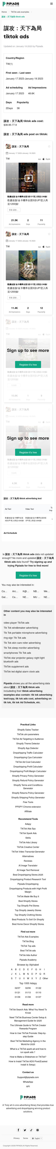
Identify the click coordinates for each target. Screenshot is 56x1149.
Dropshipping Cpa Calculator (28, 757)
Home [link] (4, 11)
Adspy (28, 823)
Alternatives (28, 856)
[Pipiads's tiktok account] (31, 1130)
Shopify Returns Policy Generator (28, 792)
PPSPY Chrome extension (28, 806)
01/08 (28, 996)
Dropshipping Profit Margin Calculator (28, 771)
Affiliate (28, 811)
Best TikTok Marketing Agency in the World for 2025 (28, 1042)
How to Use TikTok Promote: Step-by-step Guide (28, 1035)
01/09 (17, 996)
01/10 (38, 992)
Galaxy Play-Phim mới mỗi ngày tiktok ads (7, 597)
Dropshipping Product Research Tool (28, 879)
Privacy (17, 1138)
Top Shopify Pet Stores (28, 905)
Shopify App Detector (28, 748)
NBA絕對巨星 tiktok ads (38, 591)
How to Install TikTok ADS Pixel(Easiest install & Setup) (28, 1063)
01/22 (38, 987)
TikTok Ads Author (28, 955)
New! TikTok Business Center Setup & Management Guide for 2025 (28, 1019)
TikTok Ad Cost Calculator (28, 761)
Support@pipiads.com (28, 1077)
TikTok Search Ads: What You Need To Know (28, 1011)
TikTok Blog (28, 941)
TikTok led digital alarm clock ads (21, 671)
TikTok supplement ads (16, 666)
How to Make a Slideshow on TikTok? (28, 1056)
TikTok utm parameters (28, 734)
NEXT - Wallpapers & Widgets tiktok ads (28, 597)
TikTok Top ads (28, 945)
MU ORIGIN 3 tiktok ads (38, 597)
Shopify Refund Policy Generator (28, 780)
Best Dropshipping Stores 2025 (28, 874)
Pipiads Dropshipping (28, 883)
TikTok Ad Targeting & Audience (28, 738)
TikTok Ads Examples (28, 936)
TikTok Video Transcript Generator (28, 851)
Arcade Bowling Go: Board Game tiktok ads (17, 591)
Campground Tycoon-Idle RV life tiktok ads (7, 591)
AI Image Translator (28, 865)
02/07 (17, 987)
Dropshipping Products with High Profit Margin (28, 890)
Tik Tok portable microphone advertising (25, 632)
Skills (28, 837)
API (28, 1086)
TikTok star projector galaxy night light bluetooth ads (24, 659)
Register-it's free (28, 364)
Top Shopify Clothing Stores (28, 914)
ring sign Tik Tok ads (15, 637)
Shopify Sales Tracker (28, 729)
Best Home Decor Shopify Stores (28, 924)
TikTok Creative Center (28, 847)
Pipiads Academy (28, 959)
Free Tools (28, 802)
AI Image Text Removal (28, 870)
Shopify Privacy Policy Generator (28, 775)
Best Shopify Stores (28, 901)
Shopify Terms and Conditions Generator (28, 786)
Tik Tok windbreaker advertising (21, 627)
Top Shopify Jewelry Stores (28, 910)
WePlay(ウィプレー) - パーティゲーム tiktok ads (49, 591)
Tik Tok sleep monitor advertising (21, 647)
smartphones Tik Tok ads (17, 652)
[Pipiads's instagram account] (37, 1130)
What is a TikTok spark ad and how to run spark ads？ (28, 1050)
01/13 (28, 992)
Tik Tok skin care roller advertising (22, 642)
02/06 (28, 987)
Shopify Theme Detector (28, 743)
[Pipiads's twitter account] (25, 1130)
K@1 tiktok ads (28, 591)
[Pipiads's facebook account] (18, 1130)
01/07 (38, 996)
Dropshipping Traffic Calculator (28, 752)
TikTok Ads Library (28, 842)
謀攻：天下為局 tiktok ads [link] (13, 16)
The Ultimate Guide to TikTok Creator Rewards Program (28, 1027)
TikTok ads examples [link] (20, 11)
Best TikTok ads (28, 950)
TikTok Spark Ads (28, 833)
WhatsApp (28, 1081)
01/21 (17, 992)
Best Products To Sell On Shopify (28, 919)
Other (44, 978)
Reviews (28, 860)
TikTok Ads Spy (28, 828)
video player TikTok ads (16, 622)
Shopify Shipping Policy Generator (28, 797)
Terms (25, 1138)
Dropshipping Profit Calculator (28, 766)
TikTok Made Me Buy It (28, 896)
